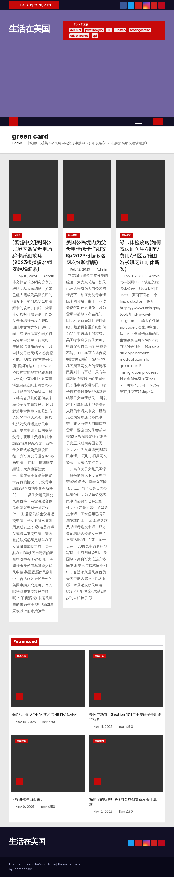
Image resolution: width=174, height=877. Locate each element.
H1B (109, 30)
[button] (148, 121)
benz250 (48, 722)
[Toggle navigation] (138, 121)
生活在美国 (29, 28)
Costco (120, 30)
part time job (94, 30)
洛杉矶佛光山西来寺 (27, 799)
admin (48, 276)
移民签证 (72, 235)
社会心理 (21, 656)
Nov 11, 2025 (103, 726)
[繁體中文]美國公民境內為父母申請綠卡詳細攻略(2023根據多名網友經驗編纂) (32, 255)
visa (17, 235)
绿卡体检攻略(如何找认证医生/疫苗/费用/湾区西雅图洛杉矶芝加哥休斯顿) (140, 255)
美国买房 (75, 30)
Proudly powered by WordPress (32, 864)
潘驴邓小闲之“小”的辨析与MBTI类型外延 (44, 714)
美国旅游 (21, 741)
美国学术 (99, 741)
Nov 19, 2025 (26, 722)
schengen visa (140, 30)
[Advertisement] (87, 78)
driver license (79, 36)
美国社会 (99, 656)
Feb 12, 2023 (80, 269)
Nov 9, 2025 (25, 807)
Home (17, 143)
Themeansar (22, 869)
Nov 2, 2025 (103, 811)
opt (94, 36)
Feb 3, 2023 (133, 276)
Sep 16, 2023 (27, 276)
